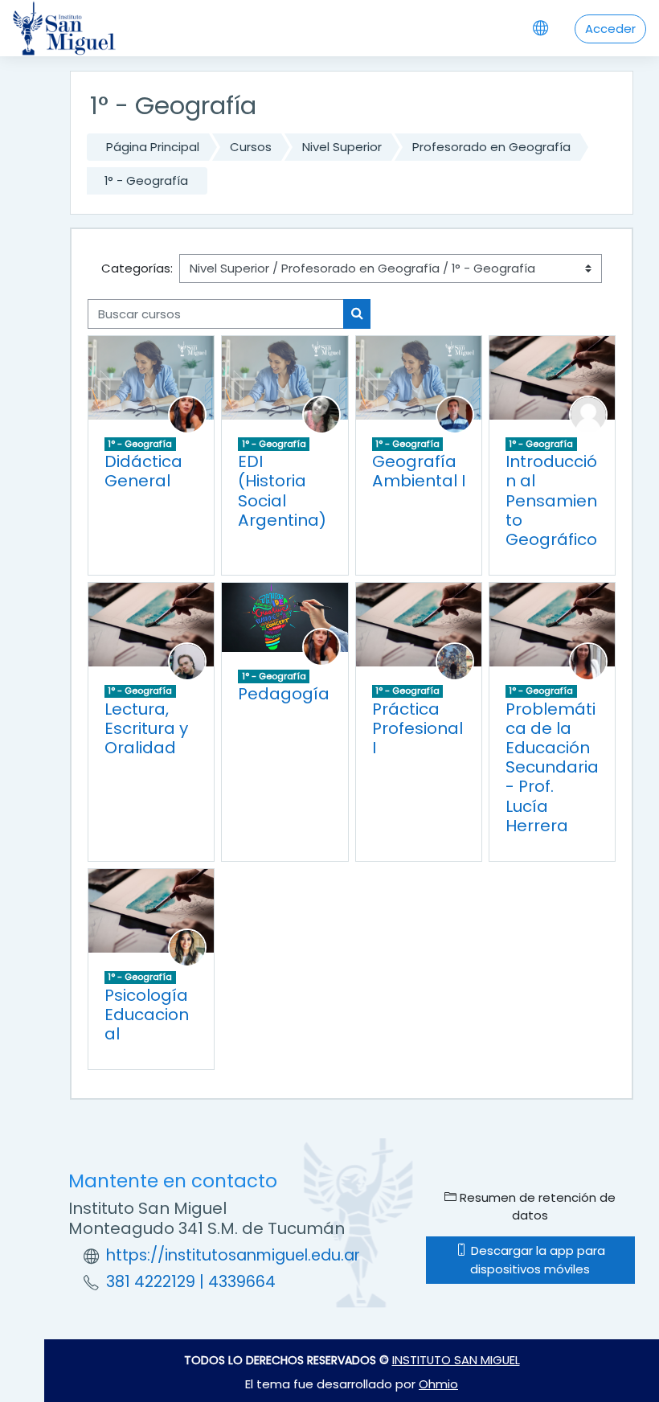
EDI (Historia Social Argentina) (282, 490)
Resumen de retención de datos (536, 1206)
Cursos (251, 146)
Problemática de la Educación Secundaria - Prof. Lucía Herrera (552, 767)
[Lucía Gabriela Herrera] (588, 660)
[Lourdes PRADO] (187, 946)
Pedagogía (284, 694)
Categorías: (137, 268)
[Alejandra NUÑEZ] (321, 413)
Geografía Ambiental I (418, 471)
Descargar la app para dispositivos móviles (536, 1259)
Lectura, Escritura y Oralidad (146, 728)
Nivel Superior (342, 146)
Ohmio (438, 1383)
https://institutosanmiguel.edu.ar (233, 1255)
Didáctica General (143, 471)
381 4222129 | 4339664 (191, 1282)
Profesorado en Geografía (491, 146)
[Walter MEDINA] (455, 413)
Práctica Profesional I (417, 728)
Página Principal (152, 146)
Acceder (610, 28)
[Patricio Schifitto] (187, 660)
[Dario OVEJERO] (455, 660)
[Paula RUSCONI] (187, 413)
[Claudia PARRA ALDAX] (588, 413)
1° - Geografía (146, 180)
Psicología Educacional (146, 1014)
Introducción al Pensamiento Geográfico (551, 500)
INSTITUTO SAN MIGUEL (456, 1359)
